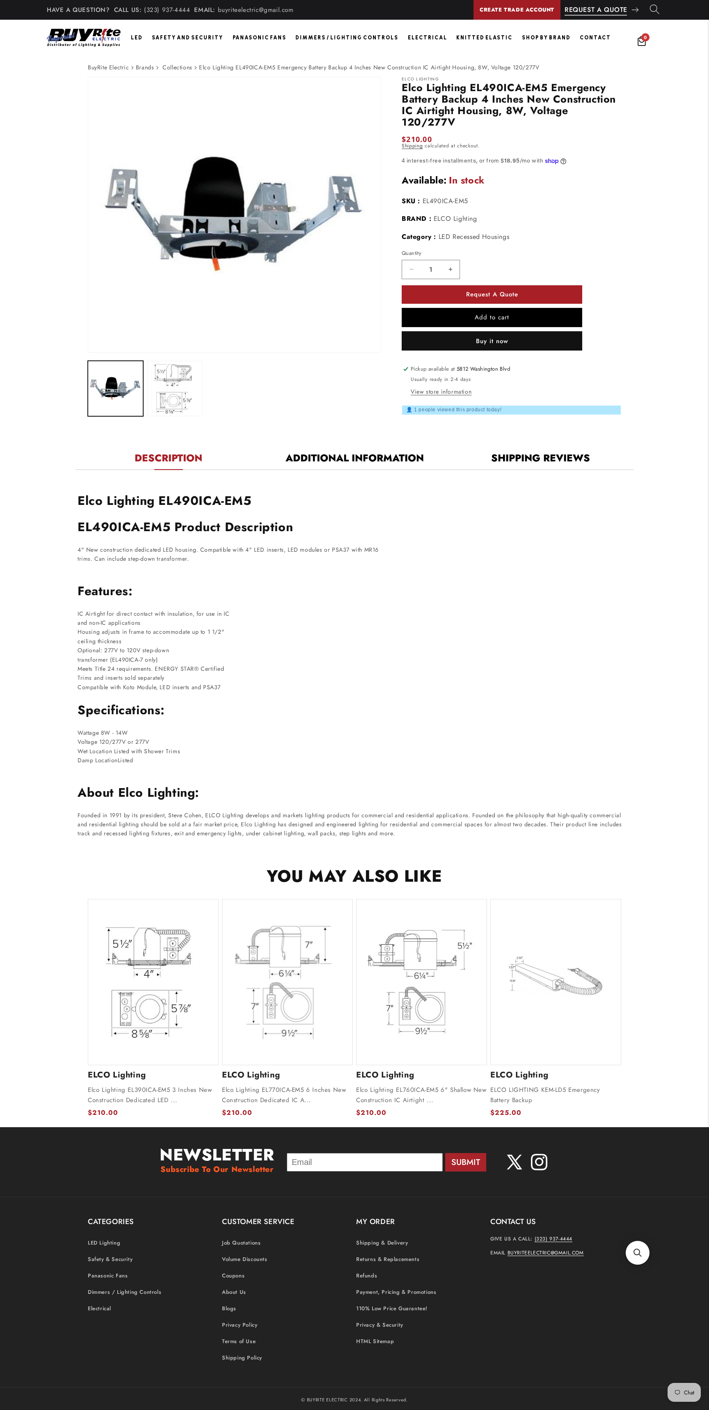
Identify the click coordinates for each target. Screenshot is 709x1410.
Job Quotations (241, 1243)
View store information (441, 391)
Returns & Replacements (387, 1259)
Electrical (427, 37)
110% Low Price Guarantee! (392, 1309)
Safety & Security (110, 1259)
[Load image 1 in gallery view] (115, 388)
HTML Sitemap (375, 1342)
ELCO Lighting (455, 218)
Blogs (229, 1309)
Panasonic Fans (259, 37)
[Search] (654, 10)
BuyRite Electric (108, 67)
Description (168, 458)
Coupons (233, 1276)
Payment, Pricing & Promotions (396, 1292)
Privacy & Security (379, 1325)
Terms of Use (239, 1342)
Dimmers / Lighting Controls (346, 37)
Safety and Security (187, 37)
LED (137, 37)
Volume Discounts (245, 1259)
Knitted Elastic (484, 37)
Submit (465, 1162)
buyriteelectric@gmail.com (256, 9)
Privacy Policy (239, 1325)
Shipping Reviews (540, 458)
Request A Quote (596, 9)
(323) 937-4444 (167, 9)
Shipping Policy (242, 1358)
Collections (177, 67)
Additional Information (355, 458)
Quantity (411, 253)
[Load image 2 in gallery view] (175, 388)
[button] (638, 1253)
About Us (234, 1292)
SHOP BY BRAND (546, 37)
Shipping (412, 145)
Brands (145, 67)
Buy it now (492, 341)
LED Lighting (104, 1243)
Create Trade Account (517, 10)
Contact (595, 37)
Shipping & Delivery (382, 1243)
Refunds (366, 1276)
